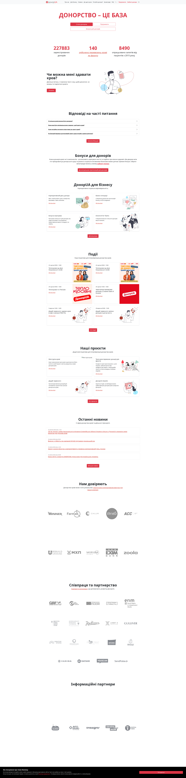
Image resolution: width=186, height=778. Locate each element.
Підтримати (122, 2)
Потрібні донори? (98, 2)
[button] (116, 2)
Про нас (67, 2)
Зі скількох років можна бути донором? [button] (60, 121)
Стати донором (81, 24)
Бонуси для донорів (93, 29)
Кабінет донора (132, 2)
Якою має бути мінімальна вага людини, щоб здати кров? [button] (66, 125)
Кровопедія (107, 2)
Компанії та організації (79, 589)
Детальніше (52, 203)
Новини (80, 2)
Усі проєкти (93, 401)
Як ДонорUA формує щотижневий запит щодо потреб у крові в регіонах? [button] (70, 133)
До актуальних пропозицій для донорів (93, 170)
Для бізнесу (73, 2)
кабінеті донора (103, 164)
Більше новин (93, 466)
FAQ (113, 2)
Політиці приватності (44, 774)
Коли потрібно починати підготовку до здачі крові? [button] (64, 129)
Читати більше (93, 141)
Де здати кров (88, 2)
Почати (51, 90)
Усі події (93, 330)
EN (139, 2)
